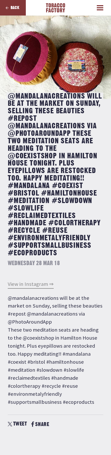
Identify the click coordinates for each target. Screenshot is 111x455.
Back (15, 8)
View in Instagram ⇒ (31, 284)
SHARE (42, 424)
